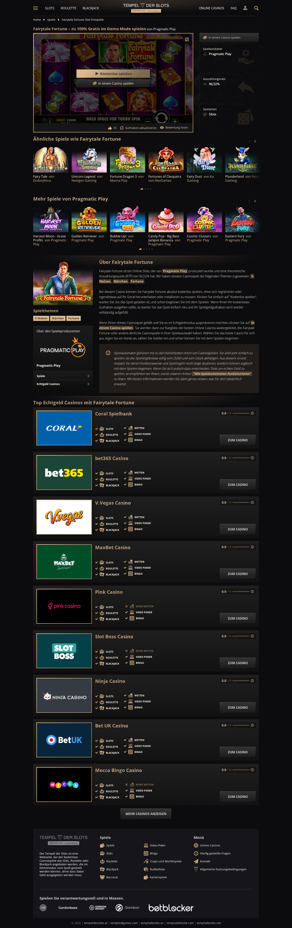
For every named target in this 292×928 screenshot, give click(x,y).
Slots (49, 8)
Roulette (68, 8)
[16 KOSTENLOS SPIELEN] (242, 159)
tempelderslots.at (95, 923)
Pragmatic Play (175, 271)
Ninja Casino (110, 681)
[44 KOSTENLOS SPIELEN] (50, 219)
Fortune (137, 281)
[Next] (254, 141)
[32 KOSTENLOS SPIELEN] (89, 219)
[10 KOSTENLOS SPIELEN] (89, 159)
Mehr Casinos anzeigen (146, 814)
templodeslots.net (209, 923)
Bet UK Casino (111, 725)
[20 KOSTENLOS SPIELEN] (242, 219)
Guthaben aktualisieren (141, 128)
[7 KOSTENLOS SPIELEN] (127, 159)
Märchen (121, 281)
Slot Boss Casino (114, 636)
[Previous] (249, 141)
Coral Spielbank (113, 413)
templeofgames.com (124, 923)
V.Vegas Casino (113, 503)
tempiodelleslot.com (180, 923)
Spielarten (210, 109)
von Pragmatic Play (161, 29)
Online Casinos (211, 8)
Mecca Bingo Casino (118, 770)
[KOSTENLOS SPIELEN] (50, 159)
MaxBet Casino (113, 547)
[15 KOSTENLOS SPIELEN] (127, 219)
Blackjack (91, 8)
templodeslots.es (152, 923)
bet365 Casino (111, 458)
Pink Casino (109, 592)
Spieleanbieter (212, 49)
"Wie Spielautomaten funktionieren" (222, 373)
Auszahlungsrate (214, 79)
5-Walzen (41, 318)
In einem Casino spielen (225, 37)
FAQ (234, 8)
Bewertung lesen (176, 127)
